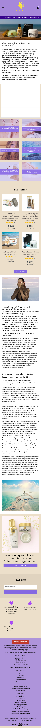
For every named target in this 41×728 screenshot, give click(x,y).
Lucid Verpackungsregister (20, 688)
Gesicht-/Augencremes (20, 711)
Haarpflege (20, 696)
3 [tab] (22, 37)
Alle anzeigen (21, 272)
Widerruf (21, 684)
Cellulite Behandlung (20, 709)
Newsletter (21, 580)
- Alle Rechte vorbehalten (25, 720)
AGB (20, 673)
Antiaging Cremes (20, 705)
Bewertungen (20, 690)
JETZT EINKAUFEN (20, 565)
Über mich (20, 675)
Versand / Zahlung (20, 686)
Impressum (21, 678)
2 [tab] (20, 37)
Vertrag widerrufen (20, 642)
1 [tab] (18, 37)
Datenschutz (20, 682)
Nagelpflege (20, 698)
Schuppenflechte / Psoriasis (20, 713)
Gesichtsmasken (21, 703)
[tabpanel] (20, 28)
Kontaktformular (20, 680)
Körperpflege (20, 700)
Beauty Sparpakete (20, 707)
